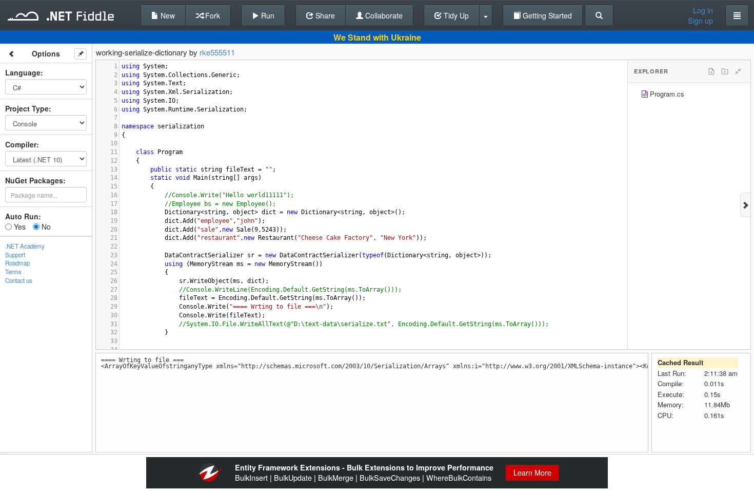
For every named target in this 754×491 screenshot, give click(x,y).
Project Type (27, 108)
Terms (13, 272)
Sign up (700, 20)
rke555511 (217, 52)
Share (324, 15)
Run (266, 15)
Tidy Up (455, 15)
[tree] (689, 95)
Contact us (18, 280)
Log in (703, 10)
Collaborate (383, 15)
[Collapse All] (738, 71)
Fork (211, 15)
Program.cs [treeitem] (667, 94)
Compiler (20, 144)
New (166, 15)
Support (15, 255)
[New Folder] (725, 71)
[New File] (711, 71)
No (45, 226)
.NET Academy (25, 246)
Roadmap (17, 263)
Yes (19, 226)
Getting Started (546, 15)
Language (23, 72)
